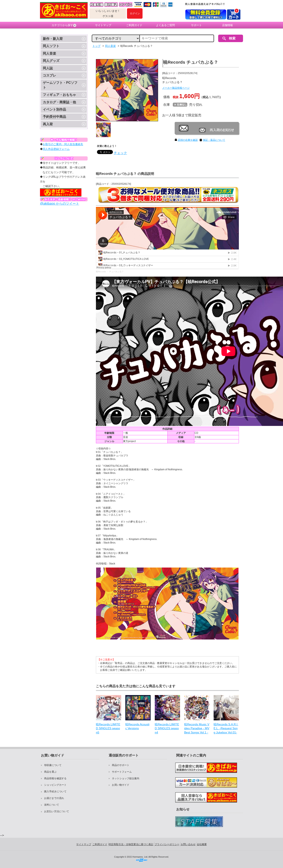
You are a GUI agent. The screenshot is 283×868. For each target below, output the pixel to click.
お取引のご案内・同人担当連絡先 (63, 144)
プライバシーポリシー (167, 844)
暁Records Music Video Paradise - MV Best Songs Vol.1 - (196, 728)
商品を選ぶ (50, 771)
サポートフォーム (122, 771)
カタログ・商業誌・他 (59, 102)
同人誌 (48, 68)
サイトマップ (103, 25)
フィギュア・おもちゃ (59, 94)
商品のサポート (120, 765)
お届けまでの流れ (54, 798)
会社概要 (202, 844)
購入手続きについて (55, 791)
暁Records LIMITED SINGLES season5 (108, 728)
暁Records (101, 271)
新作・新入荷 (53, 38)
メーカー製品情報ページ (176, 87)
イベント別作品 (54, 109)
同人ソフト (51, 46)
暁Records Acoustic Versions (137, 726)
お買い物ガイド (120, 784)
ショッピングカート (55, 784)
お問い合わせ (188, 844)
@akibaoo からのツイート (59, 203)
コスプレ (49, 75)
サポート (196, 25)
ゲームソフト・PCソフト (60, 85)
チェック (120, 153)
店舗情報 (227, 25)
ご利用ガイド (134, 25)
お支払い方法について (56, 811)
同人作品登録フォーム (56, 149)
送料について (51, 804)
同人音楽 (49, 53)
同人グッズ (51, 60)
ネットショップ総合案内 (125, 778)
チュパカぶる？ (116, 271)
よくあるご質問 (165, 25)
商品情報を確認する (55, 778)
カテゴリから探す (62, 25)
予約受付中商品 (54, 116)
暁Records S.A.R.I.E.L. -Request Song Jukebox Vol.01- (226, 728)
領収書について (53, 765)
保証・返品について (214, 140)
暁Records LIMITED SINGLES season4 (167, 728)
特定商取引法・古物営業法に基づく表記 (131, 844)
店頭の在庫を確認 (188, 140)
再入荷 (48, 124)
